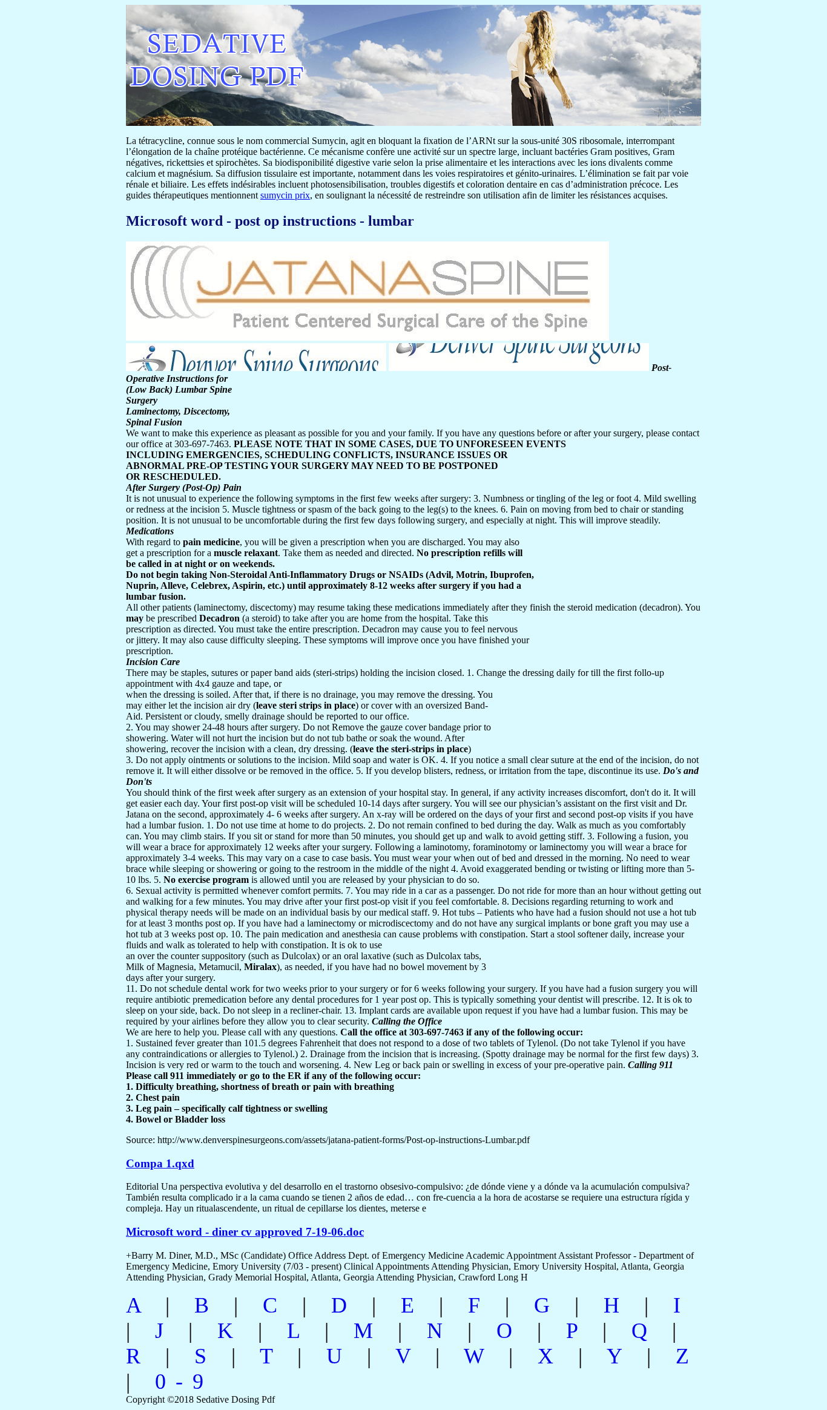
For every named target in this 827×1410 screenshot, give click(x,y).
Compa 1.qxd (160, 1163)
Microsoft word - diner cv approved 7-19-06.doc (245, 1231)
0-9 (184, 1381)
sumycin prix (285, 195)
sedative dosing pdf (296, 59)
